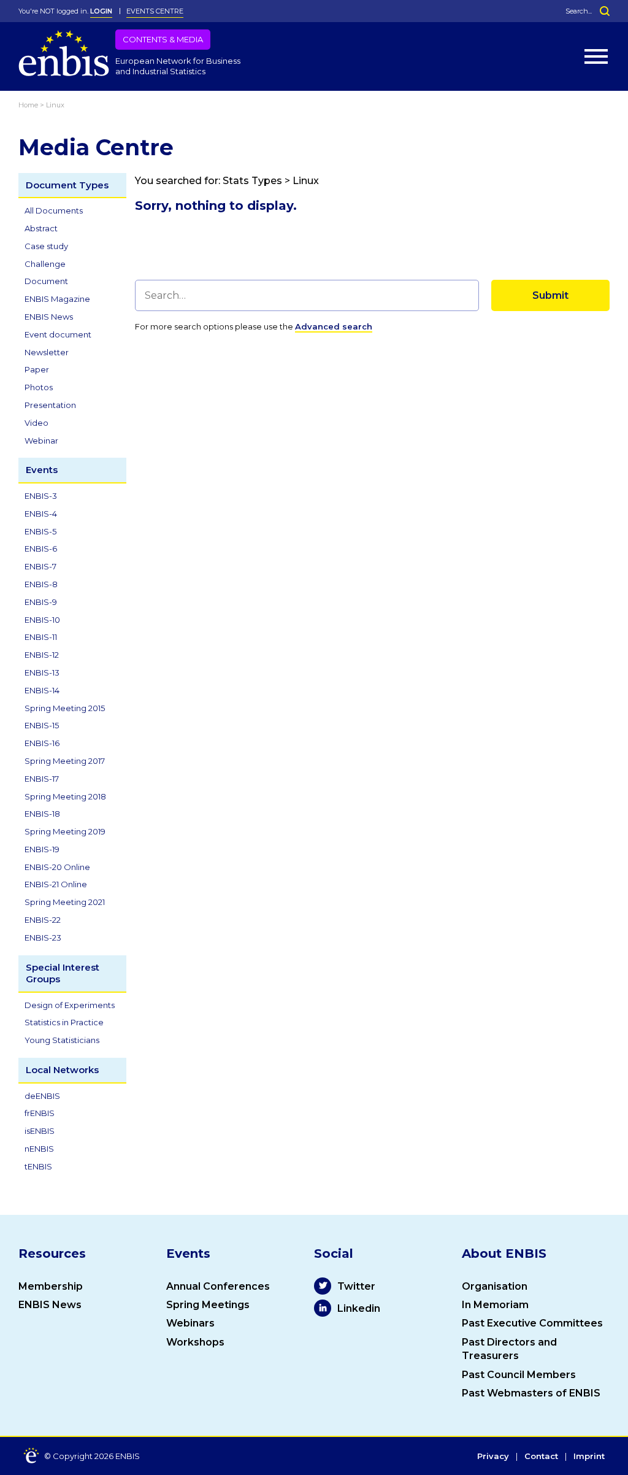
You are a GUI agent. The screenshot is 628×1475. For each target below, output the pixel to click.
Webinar (41, 440)
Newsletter (47, 352)
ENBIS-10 (42, 620)
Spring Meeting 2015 (65, 708)
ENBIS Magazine (57, 299)
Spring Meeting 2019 (65, 831)
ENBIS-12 (42, 655)
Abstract (41, 228)
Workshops (195, 1342)
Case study (46, 246)
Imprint (589, 1456)
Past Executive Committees (532, 1323)
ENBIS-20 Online (57, 867)
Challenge (45, 264)
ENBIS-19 (42, 849)
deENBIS (42, 1096)
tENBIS (38, 1166)
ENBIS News (49, 317)
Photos (39, 387)
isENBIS (40, 1131)
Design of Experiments (70, 1005)
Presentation (50, 405)
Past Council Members (519, 1375)
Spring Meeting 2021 (65, 902)
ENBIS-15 (42, 725)
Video (36, 423)
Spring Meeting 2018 (65, 796)
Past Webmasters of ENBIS (531, 1393)
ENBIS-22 (43, 920)
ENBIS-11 (41, 637)
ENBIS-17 (42, 779)
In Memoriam (495, 1305)
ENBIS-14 (42, 690)
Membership (50, 1286)
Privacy (493, 1456)
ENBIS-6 (41, 548)
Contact (541, 1456)
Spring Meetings (208, 1305)
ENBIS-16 (42, 743)
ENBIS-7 (40, 566)
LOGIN (101, 11)
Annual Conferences (218, 1286)
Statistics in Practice (64, 1022)
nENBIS (39, 1148)
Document (46, 281)
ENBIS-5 (40, 531)
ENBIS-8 (41, 584)
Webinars (190, 1323)
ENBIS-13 (42, 672)
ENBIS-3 (41, 496)
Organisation (494, 1286)
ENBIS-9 (41, 602)
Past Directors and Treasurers (509, 1348)
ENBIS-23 (43, 937)
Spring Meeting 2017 (65, 761)
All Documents (54, 210)
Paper (37, 369)
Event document (58, 334)
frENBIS (40, 1113)
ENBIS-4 (41, 513)
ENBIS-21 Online (56, 884)
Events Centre (154, 11)
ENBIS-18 (42, 813)
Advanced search (333, 326)
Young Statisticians (62, 1040)
